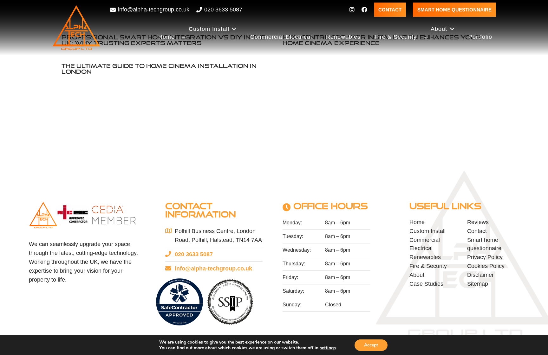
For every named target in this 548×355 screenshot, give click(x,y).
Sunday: (292, 304)
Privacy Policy (485, 257)
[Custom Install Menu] (184, 37)
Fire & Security (428, 266)
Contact (477, 231)
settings (328, 348)
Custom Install (427, 231)
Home (417, 222)
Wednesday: (297, 250)
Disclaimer (480, 275)
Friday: (290, 277)
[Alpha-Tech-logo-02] (76, 28)
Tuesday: (293, 236)
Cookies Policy (486, 266)
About (416, 275)
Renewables (425, 257)
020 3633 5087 (194, 254)
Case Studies (426, 284)
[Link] (352, 9)
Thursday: (294, 263)
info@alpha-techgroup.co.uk (213, 268)
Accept (371, 345)
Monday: (292, 222)
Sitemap (477, 284)
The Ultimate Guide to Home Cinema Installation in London (159, 68)
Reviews (478, 222)
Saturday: (293, 291)
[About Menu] (425, 37)
